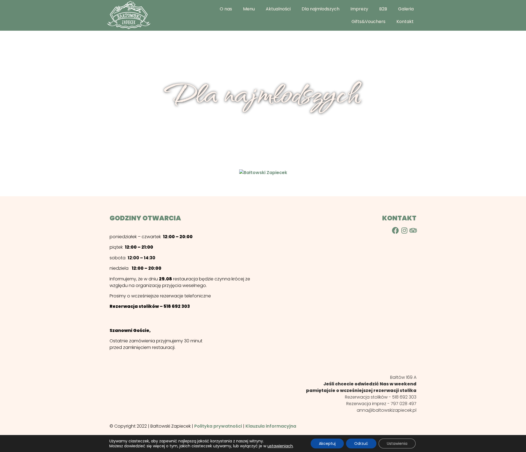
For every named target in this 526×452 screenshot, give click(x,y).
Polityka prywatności (218, 426)
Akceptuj (327, 443)
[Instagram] (404, 230)
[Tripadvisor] (413, 230)
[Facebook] (395, 230)
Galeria (406, 9)
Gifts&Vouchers (368, 21)
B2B (383, 9)
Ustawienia (397, 443)
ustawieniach (280, 446)
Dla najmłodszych (320, 9)
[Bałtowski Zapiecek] (263, 172)
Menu (249, 9)
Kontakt (405, 21)
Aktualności (278, 9)
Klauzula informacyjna (270, 426)
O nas (226, 9)
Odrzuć (361, 443)
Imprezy (359, 9)
